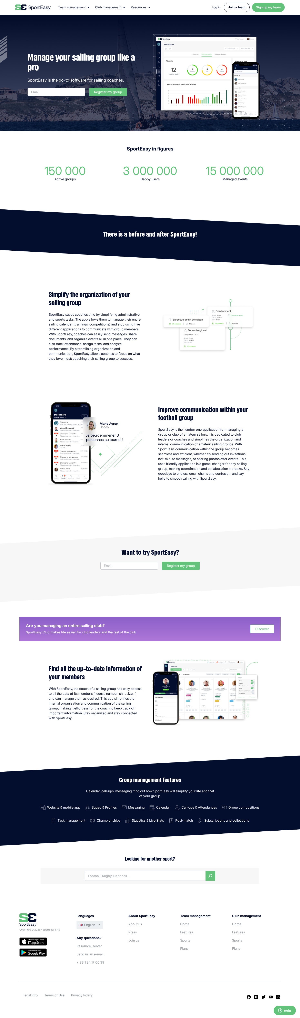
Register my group (108, 92)
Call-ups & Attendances (199, 807)
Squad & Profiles (104, 807)
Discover (262, 629)
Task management (71, 820)
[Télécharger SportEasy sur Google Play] (43, 953)
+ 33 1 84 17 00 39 (90, 962)
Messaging (136, 807)
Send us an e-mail (90, 954)
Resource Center (89, 946)
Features (186, 932)
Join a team (236, 7)
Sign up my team (268, 7)
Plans (184, 948)
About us (135, 924)
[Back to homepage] (33, 7)
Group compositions (243, 807)
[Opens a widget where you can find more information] (284, 1011)
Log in (216, 7)
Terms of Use (54, 995)
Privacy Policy (82, 995)
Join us (133, 940)
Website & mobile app (63, 807)
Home (184, 924)
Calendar (163, 807)
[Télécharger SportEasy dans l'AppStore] (43, 942)
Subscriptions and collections (226, 820)
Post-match (184, 820)
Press (132, 932)
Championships (108, 820)
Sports (185, 940)
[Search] (210, 876)
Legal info (30, 995)
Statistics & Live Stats (148, 820)
